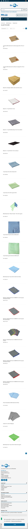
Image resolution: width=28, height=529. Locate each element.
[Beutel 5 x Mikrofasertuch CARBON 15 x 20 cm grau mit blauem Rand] (14, 290)
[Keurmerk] (4, 15)
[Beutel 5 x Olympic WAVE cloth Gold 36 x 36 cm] (14, 80)
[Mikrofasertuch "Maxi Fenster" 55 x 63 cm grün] (14, 206)
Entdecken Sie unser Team (6, 486)
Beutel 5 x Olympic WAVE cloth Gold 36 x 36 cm (12, 87)
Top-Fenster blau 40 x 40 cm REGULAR (10, 234)
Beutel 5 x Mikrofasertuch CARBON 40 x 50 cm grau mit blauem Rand (13, 361)
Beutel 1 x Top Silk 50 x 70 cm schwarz (10, 150)
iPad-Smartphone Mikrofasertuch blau (11, 402)
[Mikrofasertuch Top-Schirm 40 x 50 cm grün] (14, 437)
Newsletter (3, 507)
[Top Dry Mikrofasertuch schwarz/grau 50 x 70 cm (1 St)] (14, 38)
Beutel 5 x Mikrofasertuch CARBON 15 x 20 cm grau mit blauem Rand (13, 298)
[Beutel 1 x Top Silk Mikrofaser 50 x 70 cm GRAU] (14, 122)
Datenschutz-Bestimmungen (6, 497)
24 (10, 28)
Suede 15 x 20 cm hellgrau (8, 423)
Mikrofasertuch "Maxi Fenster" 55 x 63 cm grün (12, 213)
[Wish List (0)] (3, 1)
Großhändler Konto (22, 15)
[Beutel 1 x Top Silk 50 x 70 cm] (14, 101)
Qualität (2, 488)
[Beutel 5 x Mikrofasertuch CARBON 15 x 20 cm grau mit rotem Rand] (14, 311)
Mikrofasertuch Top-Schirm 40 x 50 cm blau (12, 276)
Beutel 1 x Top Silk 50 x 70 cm (9, 108)
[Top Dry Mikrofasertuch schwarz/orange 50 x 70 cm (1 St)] (14, 59)
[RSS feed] (6, 480)
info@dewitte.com (7, 477)
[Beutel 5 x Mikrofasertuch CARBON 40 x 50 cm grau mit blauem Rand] (14, 353)
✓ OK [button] (14, 524)
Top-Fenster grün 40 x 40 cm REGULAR (11, 255)
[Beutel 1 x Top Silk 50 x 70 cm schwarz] (14, 143)
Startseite (3, 23)
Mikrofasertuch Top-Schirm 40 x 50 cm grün (12, 444)
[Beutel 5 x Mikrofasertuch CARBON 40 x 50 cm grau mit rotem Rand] (14, 374)
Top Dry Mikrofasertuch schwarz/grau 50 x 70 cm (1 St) (13, 46)
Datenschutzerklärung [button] (16, 521)
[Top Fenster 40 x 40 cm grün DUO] (14, 185)
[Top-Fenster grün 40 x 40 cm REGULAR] (14, 248)
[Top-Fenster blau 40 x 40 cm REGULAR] (14, 227)
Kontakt (2, 485)
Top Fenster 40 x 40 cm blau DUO (9, 171)
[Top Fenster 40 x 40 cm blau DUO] (14, 164)
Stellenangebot (4, 487)
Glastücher (15, 23)
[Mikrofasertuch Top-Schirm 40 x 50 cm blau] (14, 269)
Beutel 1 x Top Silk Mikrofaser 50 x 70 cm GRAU (12, 129)
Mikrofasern (8, 23)
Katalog (2, 489)
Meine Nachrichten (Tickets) (6, 505)
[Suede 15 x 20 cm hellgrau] (14, 416)
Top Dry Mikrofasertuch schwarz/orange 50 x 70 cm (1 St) (13, 67)
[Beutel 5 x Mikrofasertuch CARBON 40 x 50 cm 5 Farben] (14, 332)
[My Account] (1, 1)
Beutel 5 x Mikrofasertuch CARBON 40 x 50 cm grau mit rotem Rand (13, 382)
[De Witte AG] (14, 5)
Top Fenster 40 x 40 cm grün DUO (10, 192)
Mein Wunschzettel (5, 506)
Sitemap (2, 498)
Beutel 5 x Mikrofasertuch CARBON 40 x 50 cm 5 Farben (12, 340)
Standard (4, 28)
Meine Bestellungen (5, 504)
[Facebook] (2, 480)
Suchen (24, 9)
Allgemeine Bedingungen (6, 495)
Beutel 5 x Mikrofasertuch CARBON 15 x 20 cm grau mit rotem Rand (13, 319)
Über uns (3, 494)
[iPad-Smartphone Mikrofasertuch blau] (14, 395)
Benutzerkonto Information (6, 503)
